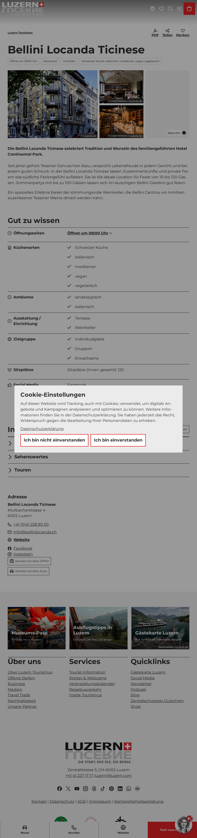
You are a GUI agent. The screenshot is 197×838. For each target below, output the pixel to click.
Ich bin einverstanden (118, 440)
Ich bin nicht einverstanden (54, 440)
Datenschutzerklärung (42, 428)
